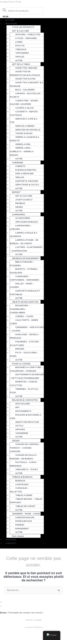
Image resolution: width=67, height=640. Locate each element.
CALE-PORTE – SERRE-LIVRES (24, 322)
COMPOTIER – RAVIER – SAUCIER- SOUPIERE (25, 102)
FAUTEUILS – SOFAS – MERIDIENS (24, 464)
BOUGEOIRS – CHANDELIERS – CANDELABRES (20, 309)
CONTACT (10, 543)
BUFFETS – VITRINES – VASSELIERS (24, 271)
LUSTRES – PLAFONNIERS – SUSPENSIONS (26, 249)
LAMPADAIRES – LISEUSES (21, 227)
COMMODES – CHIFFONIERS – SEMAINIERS (24, 278)
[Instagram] (4, 606)
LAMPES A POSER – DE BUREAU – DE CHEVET (24, 242)
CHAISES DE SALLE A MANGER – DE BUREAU (23, 457)
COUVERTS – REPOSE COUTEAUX (24, 113)
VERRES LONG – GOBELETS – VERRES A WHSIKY (22, 151)
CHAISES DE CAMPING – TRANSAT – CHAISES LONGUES (25, 447)
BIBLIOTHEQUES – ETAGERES (22, 264)
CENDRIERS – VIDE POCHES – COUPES (27, 329)
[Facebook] (4, 602)
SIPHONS (20, 429)
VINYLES (19, 56)
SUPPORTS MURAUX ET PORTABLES (25, 293)
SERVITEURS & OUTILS (27, 184)
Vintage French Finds (10, 1)
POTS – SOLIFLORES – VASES (24, 354)
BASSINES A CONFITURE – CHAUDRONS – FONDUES (26, 369)
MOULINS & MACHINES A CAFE (25, 417)
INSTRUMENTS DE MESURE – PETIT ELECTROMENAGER (27, 376)
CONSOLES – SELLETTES (19, 490)
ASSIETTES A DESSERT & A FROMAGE (26, 84)
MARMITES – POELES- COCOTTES (24, 383)
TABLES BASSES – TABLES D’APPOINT (26, 501)
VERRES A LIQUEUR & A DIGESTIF (24, 139)
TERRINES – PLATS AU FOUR (24, 391)
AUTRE (18, 60)
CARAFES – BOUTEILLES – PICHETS (26, 95)
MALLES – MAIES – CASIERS (22, 285)
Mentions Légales (33, 620)
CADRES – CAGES (24, 316)
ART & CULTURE (23, 196)
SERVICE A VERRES (25, 126)
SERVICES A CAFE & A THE (23, 120)
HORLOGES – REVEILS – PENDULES (25, 336)
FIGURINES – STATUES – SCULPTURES (25, 343)
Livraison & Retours (33, 627)
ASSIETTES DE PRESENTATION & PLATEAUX (25, 73)
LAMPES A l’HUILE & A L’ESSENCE (23, 234)
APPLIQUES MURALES (26, 222)
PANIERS (19, 524)
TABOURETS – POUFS (26, 469)
